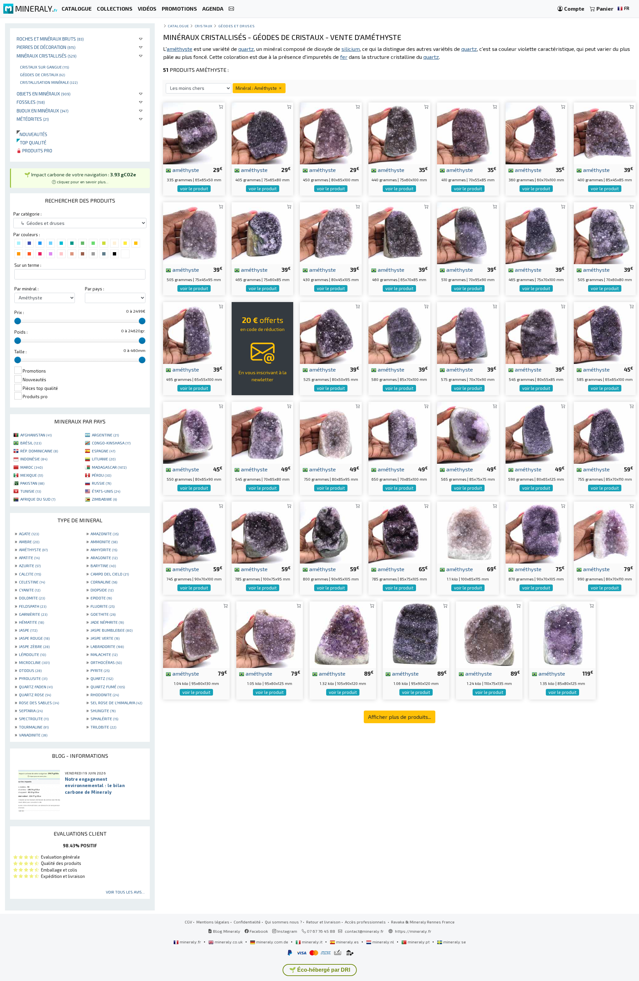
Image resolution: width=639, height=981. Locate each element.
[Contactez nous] (231, 9)
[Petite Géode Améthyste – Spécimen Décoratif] (536, 432)
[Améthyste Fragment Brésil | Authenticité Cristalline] (263, 132)
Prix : (19, 312)
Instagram (286, 931)
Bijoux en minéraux (43, 110)
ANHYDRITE (104, 549)
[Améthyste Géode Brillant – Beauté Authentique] (468, 332)
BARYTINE (103, 565)
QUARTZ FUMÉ (108, 686)
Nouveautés (32, 134)
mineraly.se (454, 941)
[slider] (17, 321)
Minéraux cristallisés (47, 56)
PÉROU (101, 475)
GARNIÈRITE (33, 614)
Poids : (21, 332)
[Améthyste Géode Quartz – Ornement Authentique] (331, 132)
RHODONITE (105, 694)
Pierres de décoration (46, 47)
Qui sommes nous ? (283, 921)
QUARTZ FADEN (36, 686)
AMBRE (29, 541)
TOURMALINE (34, 727)
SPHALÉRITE (104, 718)
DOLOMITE (32, 597)
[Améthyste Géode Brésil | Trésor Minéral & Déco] (468, 132)
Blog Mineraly (226, 931)
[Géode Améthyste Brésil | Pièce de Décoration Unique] (468, 232)
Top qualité (31, 142)
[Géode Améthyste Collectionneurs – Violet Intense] (194, 332)
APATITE (29, 557)
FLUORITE (102, 606)
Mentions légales (212, 921)
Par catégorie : (27, 214)
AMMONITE (104, 541)
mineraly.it (312, 941)
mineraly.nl (383, 941)
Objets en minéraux (44, 93)
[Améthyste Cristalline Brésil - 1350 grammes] (562, 634)
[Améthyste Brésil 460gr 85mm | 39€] (399, 232)
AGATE (29, 533)
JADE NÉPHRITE (107, 622)
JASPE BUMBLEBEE (111, 630)
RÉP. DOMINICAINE (39, 450)
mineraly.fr (190, 941)
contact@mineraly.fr (364, 931)
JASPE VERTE (105, 638)
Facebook (258, 931)
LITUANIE (103, 458)
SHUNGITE (103, 710)
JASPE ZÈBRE (34, 646)
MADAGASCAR (109, 467)
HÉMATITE (31, 622)
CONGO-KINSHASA (111, 442)
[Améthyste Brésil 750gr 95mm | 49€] (331, 432)
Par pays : (94, 288)
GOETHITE (103, 614)
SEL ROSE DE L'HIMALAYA (116, 702)
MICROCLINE (34, 662)
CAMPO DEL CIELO (110, 574)
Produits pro (36, 150)
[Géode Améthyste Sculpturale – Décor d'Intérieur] (399, 532)
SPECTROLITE (34, 718)
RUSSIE (101, 483)
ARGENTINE (105, 434)
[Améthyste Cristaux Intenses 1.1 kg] (468, 532)
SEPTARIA (31, 710)
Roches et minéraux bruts (50, 39)
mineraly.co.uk (229, 941)
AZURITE (30, 565)
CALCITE (30, 574)
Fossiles (31, 102)
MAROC (31, 467)
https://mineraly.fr (413, 931)
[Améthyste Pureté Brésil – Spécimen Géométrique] (331, 532)
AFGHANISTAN (36, 434)
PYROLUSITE (33, 678)
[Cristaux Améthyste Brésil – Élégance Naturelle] (269, 634)
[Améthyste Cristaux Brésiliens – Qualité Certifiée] (194, 432)
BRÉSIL (30, 442)
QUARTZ (102, 678)
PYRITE (100, 670)
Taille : (20, 351)
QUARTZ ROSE (35, 694)
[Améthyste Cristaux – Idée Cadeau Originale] (399, 332)
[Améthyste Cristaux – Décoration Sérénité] (605, 432)
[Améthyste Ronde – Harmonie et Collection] (605, 332)
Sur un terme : (27, 265)
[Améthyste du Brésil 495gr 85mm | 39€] (263, 232)
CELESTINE (32, 581)
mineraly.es (347, 941)
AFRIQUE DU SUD (37, 499)
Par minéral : (26, 288)
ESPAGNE (103, 450)
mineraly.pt (419, 941)
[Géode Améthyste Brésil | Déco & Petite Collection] (194, 132)
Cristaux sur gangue (44, 67)
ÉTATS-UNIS (106, 491)
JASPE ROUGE (34, 638)
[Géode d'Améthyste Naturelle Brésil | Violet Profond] (399, 432)
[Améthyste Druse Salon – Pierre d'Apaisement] (536, 332)
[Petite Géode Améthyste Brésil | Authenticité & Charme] (536, 132)
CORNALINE (104, 581)
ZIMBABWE (104, 499)
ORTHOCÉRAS (106, 662)
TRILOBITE (103, 727)
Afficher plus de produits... (399, 717)
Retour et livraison (323, 921)
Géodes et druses (236, 26)
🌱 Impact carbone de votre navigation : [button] (80, 178)
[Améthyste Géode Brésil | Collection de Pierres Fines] (605, 232)
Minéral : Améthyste (257, 88)
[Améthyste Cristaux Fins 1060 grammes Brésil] (416, 634)
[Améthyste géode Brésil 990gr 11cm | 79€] (605, 532)
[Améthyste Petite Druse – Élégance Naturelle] (331, 332)
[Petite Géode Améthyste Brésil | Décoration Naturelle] (468, 432)
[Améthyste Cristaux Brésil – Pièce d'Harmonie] (196, 634)
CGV (188, 921)
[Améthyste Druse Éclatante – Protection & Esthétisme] (263, 532)
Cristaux (204, 26)
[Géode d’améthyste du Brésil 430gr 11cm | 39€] (331, 232)
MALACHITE (104, 654)
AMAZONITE (104, 533)
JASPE (28, 630)
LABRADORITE (107, 646)
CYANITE (29, 589)
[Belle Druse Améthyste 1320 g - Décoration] (343, 634)
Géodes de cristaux (42, 74)
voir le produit (194, 188)
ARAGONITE (104, 557)
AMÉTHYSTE (33, 549)
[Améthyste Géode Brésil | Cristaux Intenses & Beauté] (399, 132)
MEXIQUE (31, 475)
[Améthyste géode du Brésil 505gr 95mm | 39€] (194, 232)
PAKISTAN (32, 483)
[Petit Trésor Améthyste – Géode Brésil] (194, 532)
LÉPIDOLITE (32, 654)
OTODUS (30, 670)
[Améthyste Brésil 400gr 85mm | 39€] (605, 132)
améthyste (185, 169)
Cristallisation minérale (49, 82)
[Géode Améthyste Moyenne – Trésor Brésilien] (536, 532)
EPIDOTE (101, 597)
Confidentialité (247, 921)
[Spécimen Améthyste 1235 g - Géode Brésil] (489, 634)
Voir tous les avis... (125, 892)
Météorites (33, 119)
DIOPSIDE (102, 589)
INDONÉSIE (33, 458)
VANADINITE (33, 735)
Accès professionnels (366, 921)
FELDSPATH (32, 606)
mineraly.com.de (272, 941)
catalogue (178, 26)
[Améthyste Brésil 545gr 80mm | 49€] (263, 432)
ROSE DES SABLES (39, 702)
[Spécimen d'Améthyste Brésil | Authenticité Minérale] (536, 232)
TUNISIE (30, 491)
